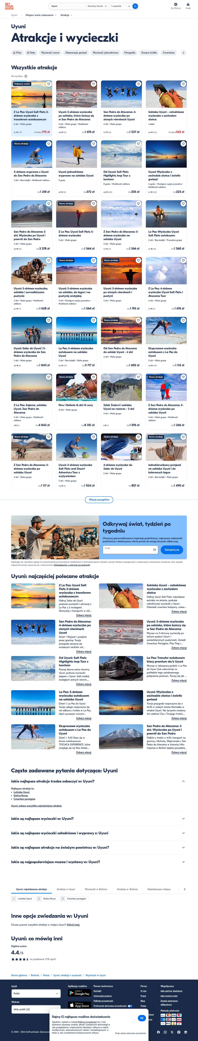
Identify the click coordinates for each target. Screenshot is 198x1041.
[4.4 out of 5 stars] (20, 959)
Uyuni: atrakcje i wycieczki (67, 975)
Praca (143, 996)
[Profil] (188, 4)
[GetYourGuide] (9, 6)
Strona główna (19, 975)
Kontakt (97, 991)
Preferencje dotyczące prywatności (110, 1006)
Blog (143, 1001)
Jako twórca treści (169, 996)
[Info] (26, 76)
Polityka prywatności (103, 1001)
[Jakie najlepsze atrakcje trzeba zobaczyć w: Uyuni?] (183, 781)
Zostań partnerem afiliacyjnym (169, 1003)
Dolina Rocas (21, 795)
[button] (31, 108)
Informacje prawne (103, 996)
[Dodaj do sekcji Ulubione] (49, 84)
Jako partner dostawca (171, 991)
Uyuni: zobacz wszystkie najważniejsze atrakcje (36, 805)
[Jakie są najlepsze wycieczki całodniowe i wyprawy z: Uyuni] (183, 833)
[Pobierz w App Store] (79, 1005)
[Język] (175, 4)
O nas (143, 991)
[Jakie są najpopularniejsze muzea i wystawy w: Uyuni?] (183, 861)
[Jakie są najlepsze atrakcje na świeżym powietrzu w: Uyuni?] (183, 847)
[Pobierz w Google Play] (79, 993)
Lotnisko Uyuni (22, 792)
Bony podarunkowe (147, 1013)
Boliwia (35, 975)
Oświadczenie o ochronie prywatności (72, 565)
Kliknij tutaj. (73, 924)
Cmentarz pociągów (24, 799)
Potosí (46, 975)
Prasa (143, 1006)
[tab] (31, 889)
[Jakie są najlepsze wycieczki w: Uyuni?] (183, 818)
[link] (31, 108)
